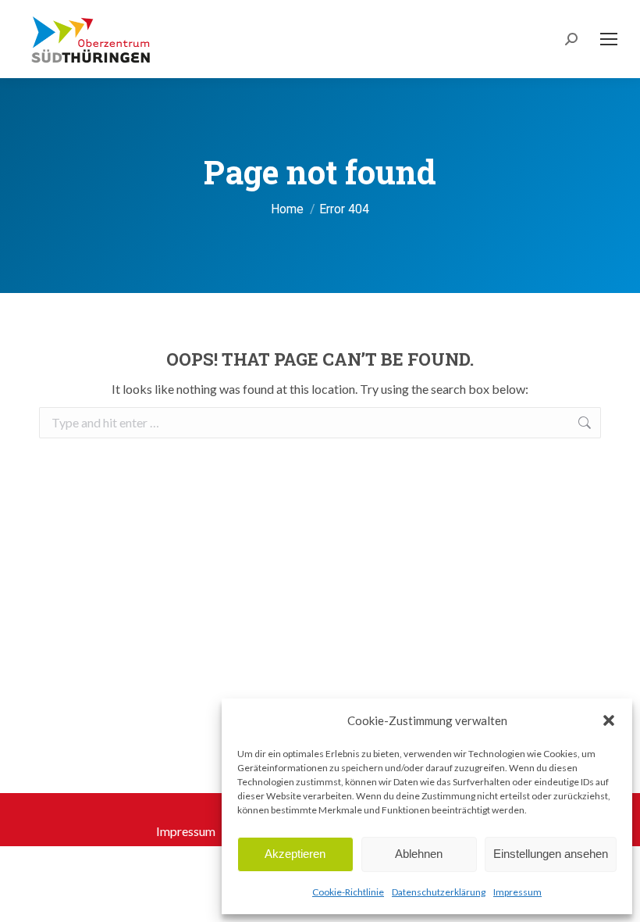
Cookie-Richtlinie (348, 892)
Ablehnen (419, 853)
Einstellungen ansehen (550, 853)
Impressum (517, 892)
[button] (609, 720)
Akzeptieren (295, 853)
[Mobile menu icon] (608, 39)
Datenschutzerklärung (438, 892)
